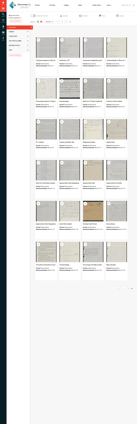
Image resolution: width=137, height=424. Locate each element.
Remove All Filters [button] (15, 21)
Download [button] (64, 15)
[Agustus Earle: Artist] (93, 170)
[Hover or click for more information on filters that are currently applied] (20, 18)
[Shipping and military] (93, 129)
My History (3, 22)
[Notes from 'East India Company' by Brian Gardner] (46, 170)
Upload (3, 34)
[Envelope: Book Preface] (93, 211)
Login (3, 28)
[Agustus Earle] (116, 129)
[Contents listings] (69, 252)
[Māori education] (116, 252)
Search (3, 16)
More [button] (3, 40)
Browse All (3, 10)
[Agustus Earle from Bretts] (116, 170)
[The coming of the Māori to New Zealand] (93, 252)
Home (3, 4)
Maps (80, 5)
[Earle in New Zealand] (69, 211)
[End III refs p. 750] (69, 47)
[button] (83, 16)
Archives (52, 5)
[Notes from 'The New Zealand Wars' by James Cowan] (93, 88)
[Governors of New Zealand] (116, 88)
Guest (127, 5)
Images (66, 5)
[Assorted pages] (69, 88)
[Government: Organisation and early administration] (93, 47)
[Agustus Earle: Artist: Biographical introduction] (69, 170)
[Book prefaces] (116, 211)
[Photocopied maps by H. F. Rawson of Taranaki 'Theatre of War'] (46, 88)
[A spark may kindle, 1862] (69, 129)
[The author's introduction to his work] (46, 252)
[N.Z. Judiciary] (46, 129)
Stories (37, 5)
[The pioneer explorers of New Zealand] (46, 47)
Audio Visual (96, 5)
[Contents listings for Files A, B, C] (116, 47)
